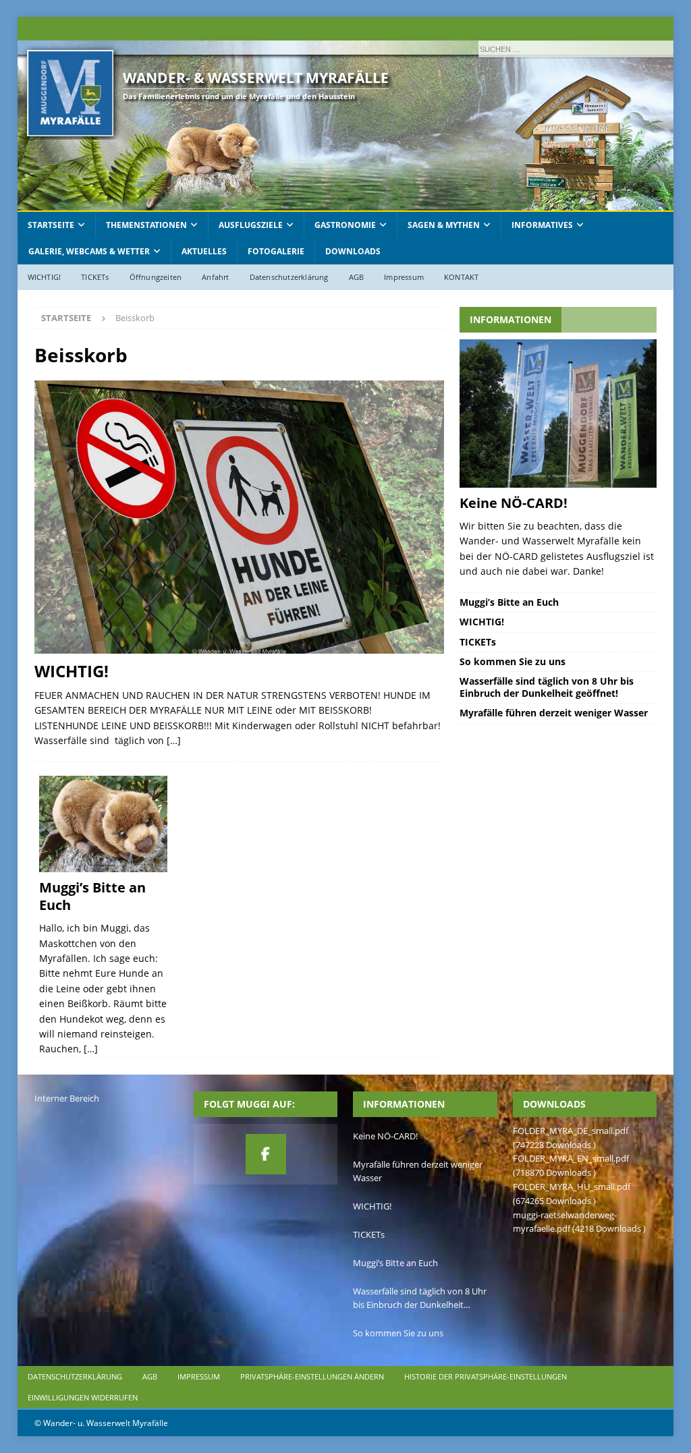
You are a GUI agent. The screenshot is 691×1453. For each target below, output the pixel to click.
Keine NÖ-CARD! (514, 503)
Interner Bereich (66, 1098)
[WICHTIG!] (239, 517)
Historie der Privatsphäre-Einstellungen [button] (485, 1376)
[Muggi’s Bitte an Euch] (103, 824)
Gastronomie (345, 225)
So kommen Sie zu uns (512, 661)
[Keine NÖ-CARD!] (558, 413)
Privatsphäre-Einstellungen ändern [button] (312, 1376)
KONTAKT (461, 277)
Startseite (51, 225)
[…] (174, 740)
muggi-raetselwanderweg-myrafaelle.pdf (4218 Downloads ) (579, 1222)
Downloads (353, 251)
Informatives (542, 225)
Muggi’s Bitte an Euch (92, 896)
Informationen (510, 319)
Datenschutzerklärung (289, 277)
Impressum (404, 277)
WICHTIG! (44, 277)
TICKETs (95, 277)
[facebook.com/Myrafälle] (266, 1154)
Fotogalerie (276, 251)
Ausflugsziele (251, 225)
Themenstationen (146, 225)
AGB (356, 277)
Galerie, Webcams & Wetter (89, 251)
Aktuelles (204, 251)
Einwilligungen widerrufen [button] (83, 1397)
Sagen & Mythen (444, 225)
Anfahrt (215, 277)
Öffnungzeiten (156, 277)
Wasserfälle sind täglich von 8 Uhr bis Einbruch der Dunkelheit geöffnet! (547, 687)
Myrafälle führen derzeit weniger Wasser (554, 712)
